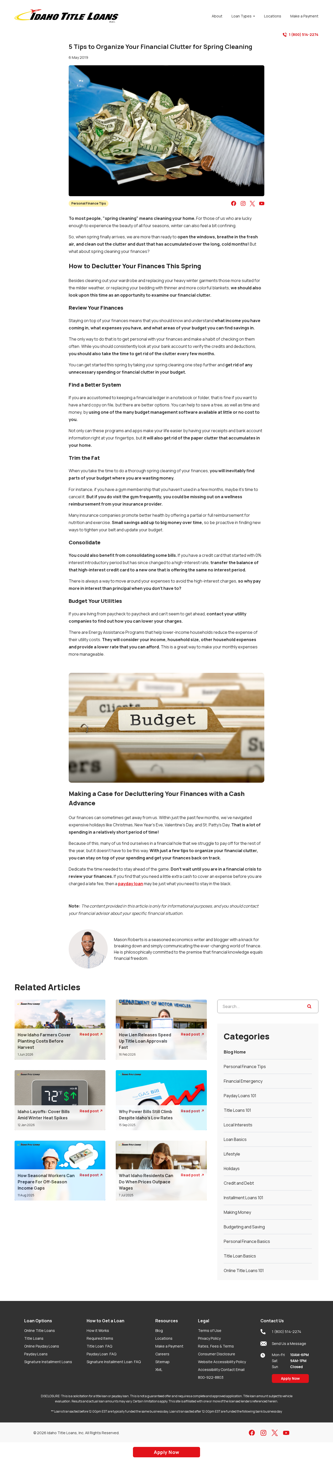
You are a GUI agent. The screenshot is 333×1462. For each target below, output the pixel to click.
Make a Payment (169, 1346)
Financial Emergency (243, 1081)
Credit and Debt (239, 1183)
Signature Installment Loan (114, 1361)
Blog (159, 1330)
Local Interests (238, 1125)
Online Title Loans (39, 1330)
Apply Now (290, 1378)
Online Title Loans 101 (244, 1270)
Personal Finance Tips (88, 203)
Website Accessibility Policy (222, 1361)
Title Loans (33, 1338)
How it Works (98, 1330)
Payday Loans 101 (240, 1096)
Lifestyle (232, 1154)
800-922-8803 (210, 1377)
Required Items (100, 1338)
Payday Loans (36, 1353)
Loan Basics (235, 1139)
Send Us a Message (289, 1343)
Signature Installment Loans (48, 1361)
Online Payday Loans (41, 1346)
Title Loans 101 (237, 1110)
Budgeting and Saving (244, 1227)
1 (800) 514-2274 (303, 34)
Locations (163, 1338)
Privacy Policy (209, 1338)
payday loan (130, 883)
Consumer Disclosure (216, 1353)
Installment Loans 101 (243, 1198)
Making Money (237, 1212)
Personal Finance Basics (247, 1241)
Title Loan (99, 1346)
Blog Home (235, 1052)
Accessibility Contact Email (221, 1369)
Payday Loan (101, 1353)
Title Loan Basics (240, 1256)
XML (158, 1369)
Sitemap (162, 1361)
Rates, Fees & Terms (216, 1346)
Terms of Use (209, 1330)
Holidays (232, 1168)
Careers (162, 1353)
